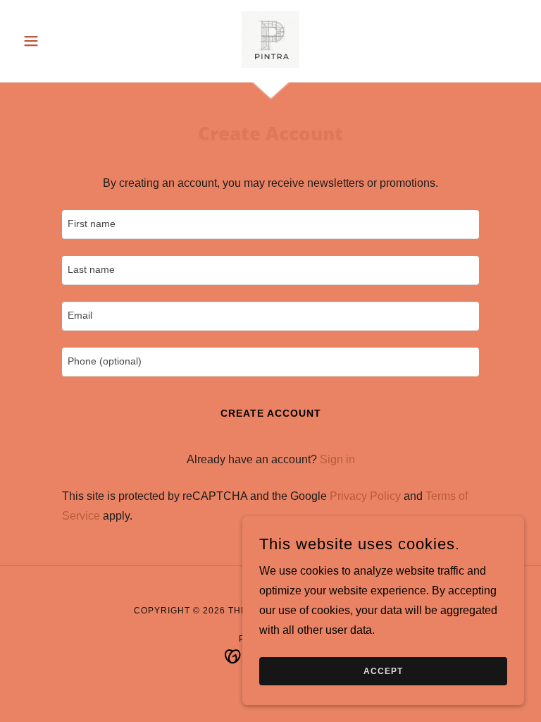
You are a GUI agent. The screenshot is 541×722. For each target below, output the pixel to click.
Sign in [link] (337, 459)
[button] (55, 41)
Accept (383, 671)
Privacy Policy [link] (365, 496)
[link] (270, 39)
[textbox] (270, 224)
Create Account (270, 413)
